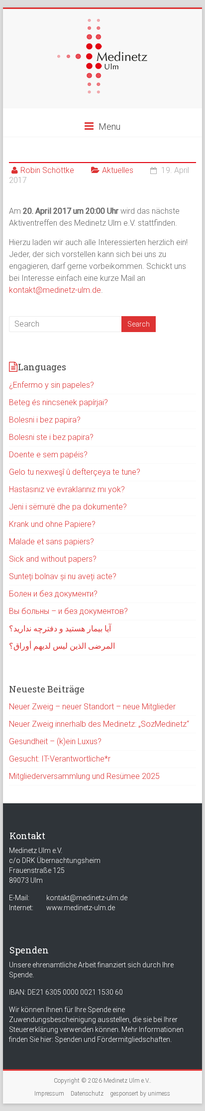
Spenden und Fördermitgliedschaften (112, 1039)
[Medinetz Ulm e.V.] (102, 23)
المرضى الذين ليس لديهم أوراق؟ (62, 646)
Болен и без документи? (53, 593)
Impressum (49, 1093)
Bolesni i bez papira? (45, 420)
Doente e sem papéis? (48, 454)
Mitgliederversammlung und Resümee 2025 (84, 776)
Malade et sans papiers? (51, 541)
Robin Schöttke (47, 170)
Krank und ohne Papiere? (52, 524)
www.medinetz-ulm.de (80, 908)
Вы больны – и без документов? (68, 611)
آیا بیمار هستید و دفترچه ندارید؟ (60, 628)
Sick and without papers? (53, 559)
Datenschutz (87, 1093)
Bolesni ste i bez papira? (51, 437)
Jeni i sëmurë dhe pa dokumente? (68, 507)
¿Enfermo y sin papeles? (51, 385)
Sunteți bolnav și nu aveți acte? (62, 576)
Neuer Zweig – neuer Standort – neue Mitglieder (92, 706)
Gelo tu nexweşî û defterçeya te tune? (74, 472)
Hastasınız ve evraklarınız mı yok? (67, 489)
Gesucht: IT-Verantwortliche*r (59, 759)
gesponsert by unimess (140, 1093)
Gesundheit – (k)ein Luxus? (55, 741)
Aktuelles (117, 170)
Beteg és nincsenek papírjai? (58, 402)
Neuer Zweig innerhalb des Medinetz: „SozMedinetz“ (99, 724)
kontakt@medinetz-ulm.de (55, 290)
